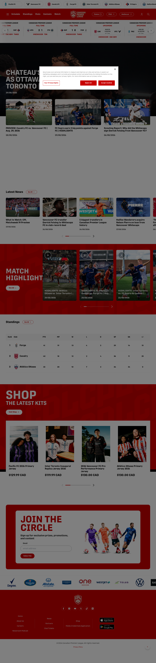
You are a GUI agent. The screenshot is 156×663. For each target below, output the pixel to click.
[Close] (115, 69)
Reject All (88, 83)
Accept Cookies (106, 83)
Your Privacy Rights (51, 83)
